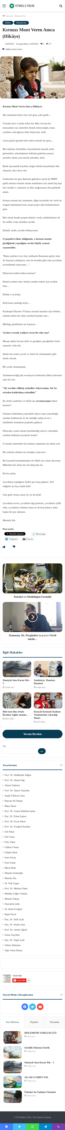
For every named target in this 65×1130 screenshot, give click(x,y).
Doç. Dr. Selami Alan (15, 924)
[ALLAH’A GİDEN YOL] (13, 1082)
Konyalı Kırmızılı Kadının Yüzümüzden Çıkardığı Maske (47, 714)
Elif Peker (9, 832)
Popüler (34, 1022)
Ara (4, 746)
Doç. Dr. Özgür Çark (14, 940)
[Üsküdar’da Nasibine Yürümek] (13, 1096)
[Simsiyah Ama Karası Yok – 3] (17, 669)
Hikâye (8, 23)
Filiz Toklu (10, 842)
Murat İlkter (10, 868)
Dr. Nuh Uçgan (12, 883)
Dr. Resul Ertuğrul (13, 909)
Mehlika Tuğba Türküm (16, 893)
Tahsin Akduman (12, 945)
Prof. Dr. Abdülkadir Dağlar (18, 775)
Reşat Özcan (10, 914)
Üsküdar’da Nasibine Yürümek (40, 1092)
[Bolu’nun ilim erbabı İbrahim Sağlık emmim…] (17, 700)
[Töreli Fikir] (21, 5)
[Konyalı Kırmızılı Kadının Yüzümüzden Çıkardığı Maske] (48, 700)
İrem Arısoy (10, 857)
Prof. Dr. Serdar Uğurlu (16, 930)
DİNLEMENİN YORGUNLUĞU (40, 1033)
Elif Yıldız (10, 837)
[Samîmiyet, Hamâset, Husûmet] (48, 669)
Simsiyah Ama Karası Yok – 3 (39, 1062)
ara (41, 751)
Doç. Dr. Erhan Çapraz (15, 816)
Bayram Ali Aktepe (14, 801)
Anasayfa (8, 16)
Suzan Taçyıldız (12, 935)
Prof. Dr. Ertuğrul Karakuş (17, 826)
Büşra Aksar (10, 806)
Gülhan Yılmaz (12, 847)
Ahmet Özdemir (12, 785)
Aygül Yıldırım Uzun (15, 795)
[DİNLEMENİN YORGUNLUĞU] (13, 1037)
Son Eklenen (12, 1022)
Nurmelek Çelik (12, 904)
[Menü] (4, 7)
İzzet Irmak (10, 863)
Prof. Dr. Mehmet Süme (16, 888)
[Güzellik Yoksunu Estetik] (13, 1052)
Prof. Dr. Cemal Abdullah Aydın (20, 811)
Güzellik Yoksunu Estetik (37, 1047)
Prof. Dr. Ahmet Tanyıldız (17, 790)
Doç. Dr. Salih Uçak (14, 919)
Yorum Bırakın (32, 734)
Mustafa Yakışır (12, 899)
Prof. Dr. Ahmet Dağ (14, 780)
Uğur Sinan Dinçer (13, 950)
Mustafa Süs (20, 16)
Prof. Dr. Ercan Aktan (15, 821)
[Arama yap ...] (60, 7)
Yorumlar (54, 1022)
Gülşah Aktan (11, 852)
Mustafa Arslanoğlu (14, 873)
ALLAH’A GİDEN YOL (36, 1077)
